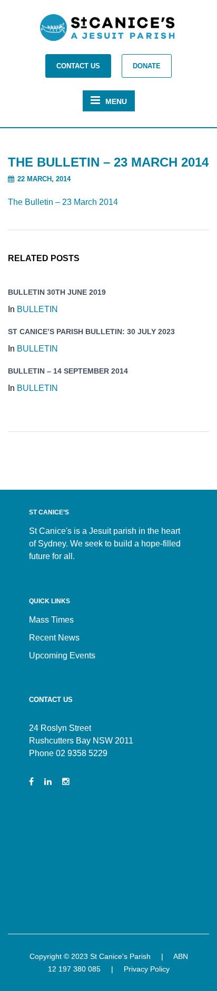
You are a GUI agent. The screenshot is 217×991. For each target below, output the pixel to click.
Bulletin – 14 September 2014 (68, 371)
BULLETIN (37, 309)
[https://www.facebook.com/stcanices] (31, 781)
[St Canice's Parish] (108, 30)
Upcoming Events (62, 655)
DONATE (147, 66)
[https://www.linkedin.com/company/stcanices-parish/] (48, 781)
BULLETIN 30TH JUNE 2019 (57, 292)
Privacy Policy (147, 969)
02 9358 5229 (81, 753)
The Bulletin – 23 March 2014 (63, 202)
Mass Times (51, 619)
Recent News (54, 637)
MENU (116, 101)
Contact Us (78, 66)
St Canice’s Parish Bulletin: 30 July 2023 (91, 331)
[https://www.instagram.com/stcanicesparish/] (66, 781)
